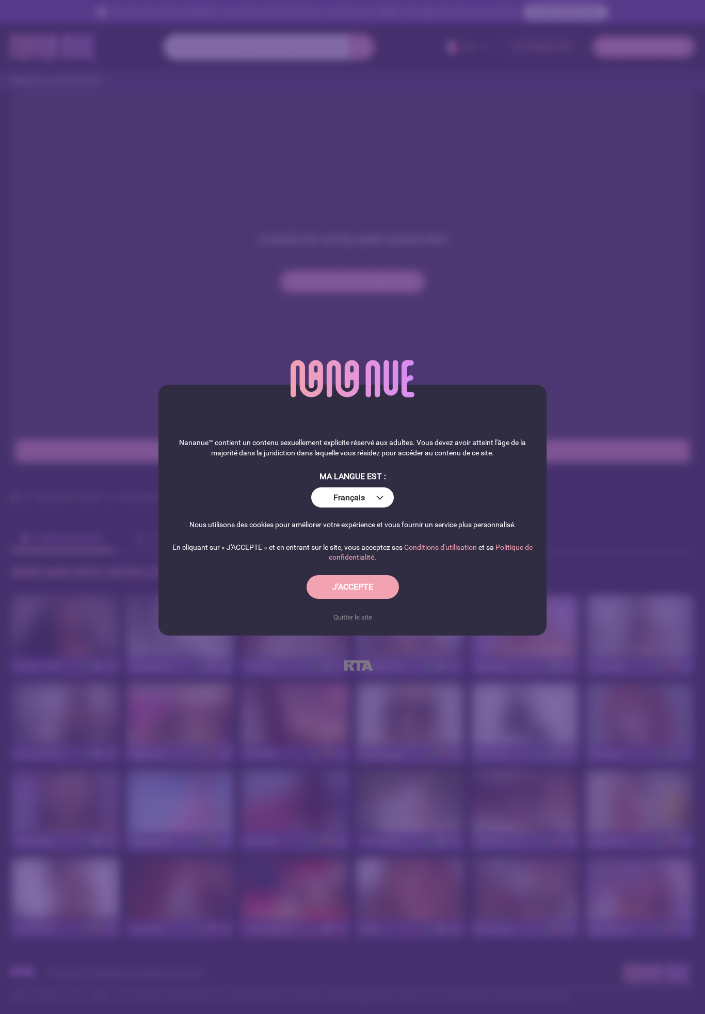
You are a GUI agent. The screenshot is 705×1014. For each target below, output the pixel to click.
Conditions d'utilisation (440, 547)
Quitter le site (352, 617)
